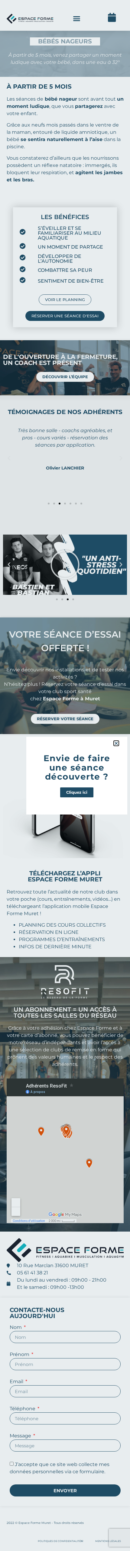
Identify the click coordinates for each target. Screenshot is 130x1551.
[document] (65, 775)
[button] (116, 743)
